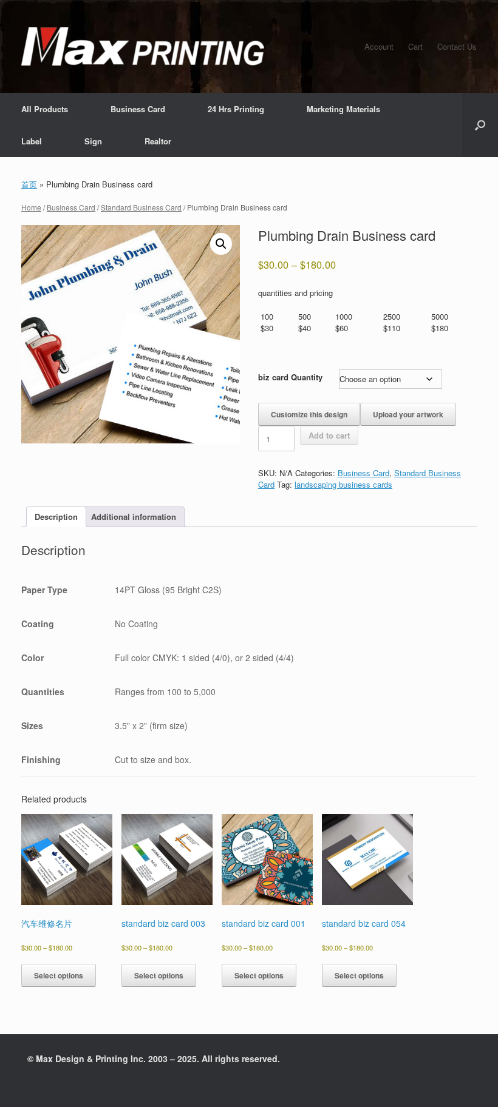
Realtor (158, 141)
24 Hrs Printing (236, 109)
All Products (44, 109)
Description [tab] (56, 516)
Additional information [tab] (133, 516)
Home (31, 207)
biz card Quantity (290, 377)
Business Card (138, 109)
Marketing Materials (343, 109)
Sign (93, 141)
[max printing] (142, 46)
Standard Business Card (141, 207)
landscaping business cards (343, 484)
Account (379, 46)
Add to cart (329, 435)
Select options (58, 975)
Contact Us (457, 46)
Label (31, 141)
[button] (480, 125)
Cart (415, 46)
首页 (29, 184)
